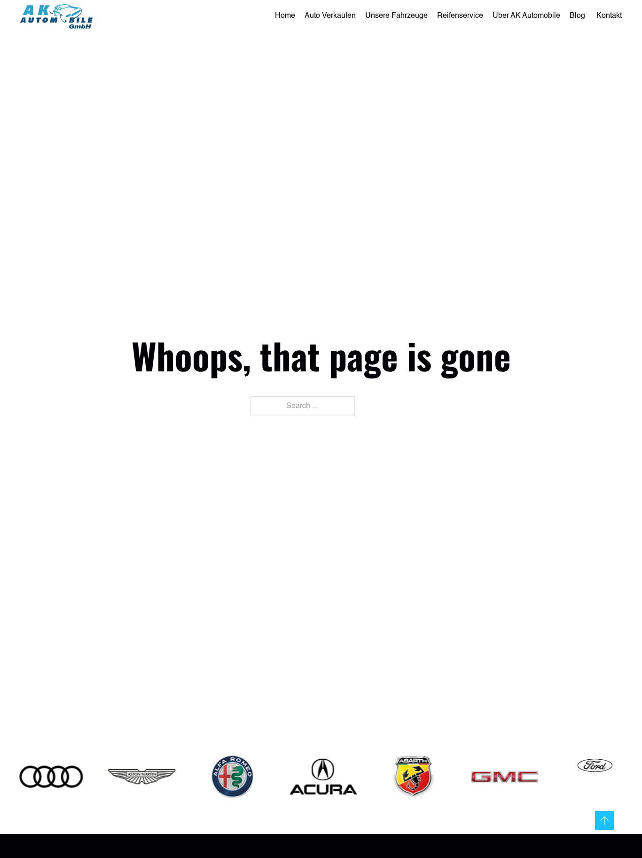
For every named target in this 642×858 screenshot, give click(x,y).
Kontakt (609, 16)
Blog (578, 16)
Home (285, 16)
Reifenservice (460, 16)
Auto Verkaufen (330, 16)
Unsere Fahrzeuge (396, 16)
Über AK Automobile (526, 16)
